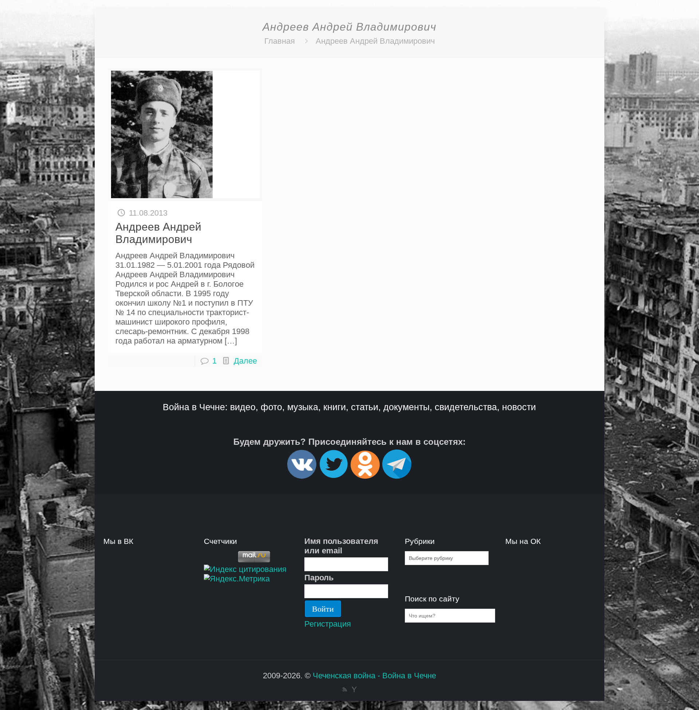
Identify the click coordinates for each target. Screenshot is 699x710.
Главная (279, 41)
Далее (245, 360)
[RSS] (344, 689)
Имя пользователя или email (341, 546)
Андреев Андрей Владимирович (375, 41)
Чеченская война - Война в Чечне (374, 675)
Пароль (319, 577)
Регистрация (327, 623)
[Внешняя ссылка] (301, 475)
